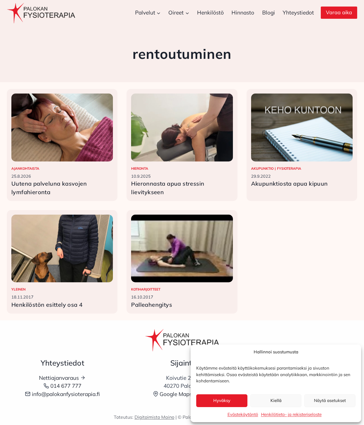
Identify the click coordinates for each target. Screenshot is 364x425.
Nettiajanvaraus (59, 377)
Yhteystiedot (298, 12)
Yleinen (18, 289)
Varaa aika (339, 12)
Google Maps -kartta (185, 394)
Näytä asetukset (330, 400)
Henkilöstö (210, 12)
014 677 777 (65, 385)
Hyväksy (221, 400)
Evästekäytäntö (243, 414)
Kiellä (276, 400)
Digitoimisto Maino (154, 417)
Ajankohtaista (25, 168)
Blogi (268, 12)
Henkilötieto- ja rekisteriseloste (291, 414)
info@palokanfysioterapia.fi (66, 394)
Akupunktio (262, 168)
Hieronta (139, 168)
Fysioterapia (289, 168)
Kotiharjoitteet (145, 289)
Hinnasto (242, 12)
